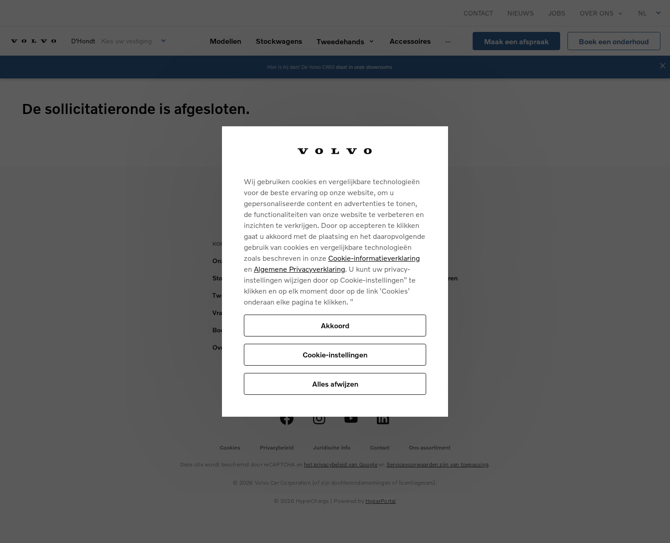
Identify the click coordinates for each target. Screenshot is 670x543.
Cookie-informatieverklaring (374, 257)
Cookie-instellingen (335, 354)
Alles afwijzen (335, 383)
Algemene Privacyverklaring (299, 268)
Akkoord (335, 325)
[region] (335, 271)
